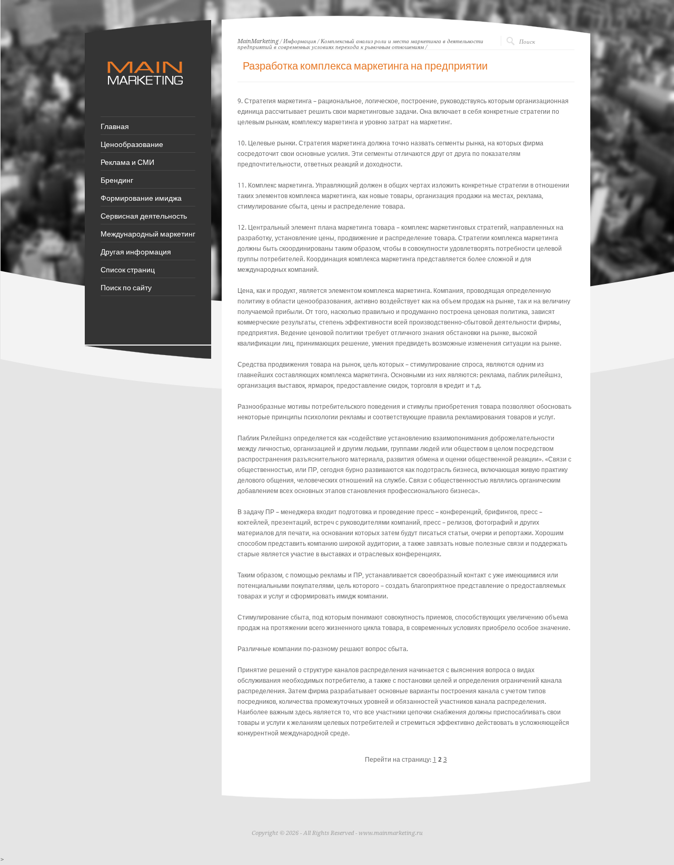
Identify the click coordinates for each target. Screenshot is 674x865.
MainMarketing (258, 41)
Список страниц (128, 269)
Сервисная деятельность (144, 215)
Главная (115, 126)
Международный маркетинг (148, 233)
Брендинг (117, 179)
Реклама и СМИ (127, 161)
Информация (299, 41)
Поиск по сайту (126, 287)
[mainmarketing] (146, 90)
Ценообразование (132, 144)
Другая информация (136, 251)
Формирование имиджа (141, 197)
